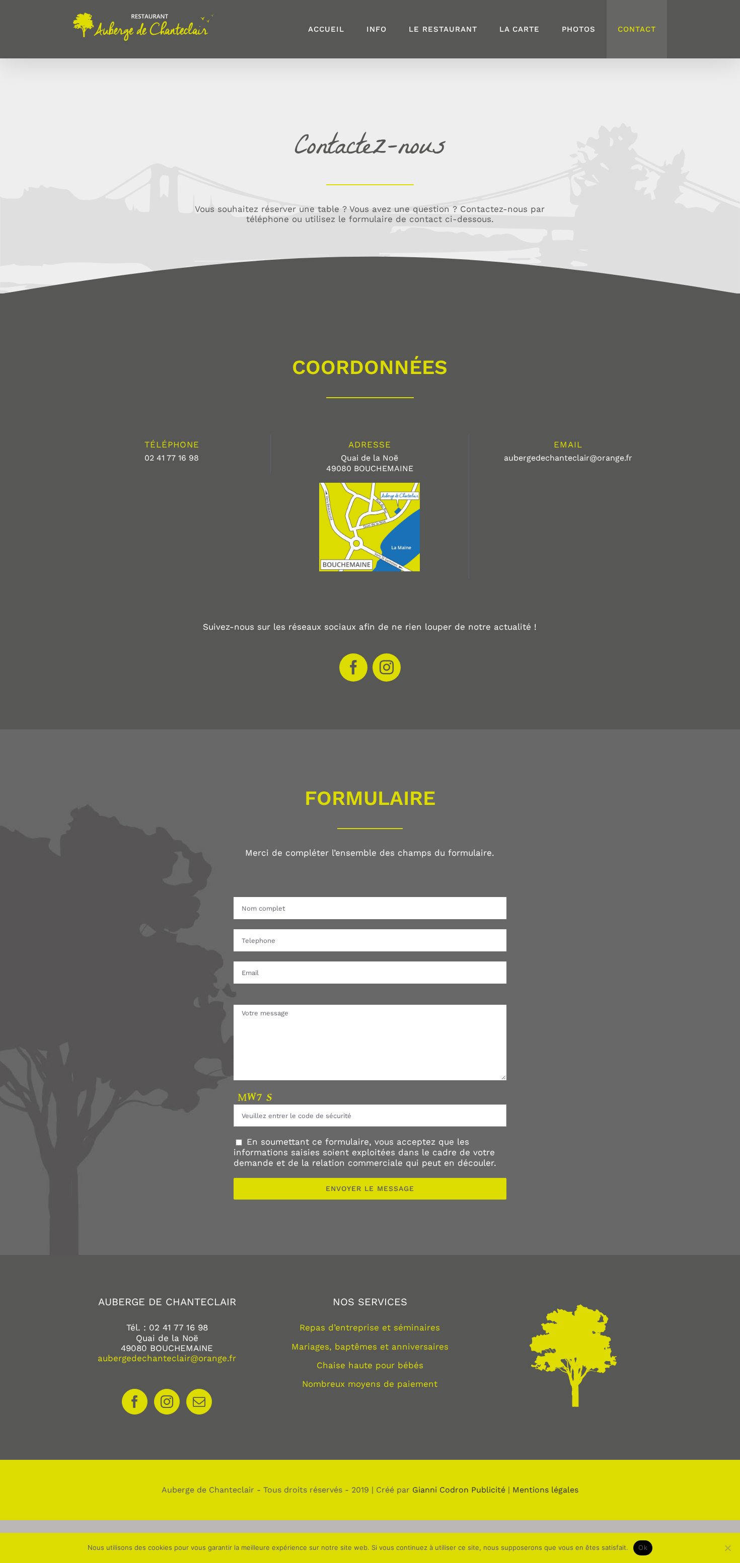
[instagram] (387, 667)
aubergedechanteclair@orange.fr (167, 1358)
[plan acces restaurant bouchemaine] (369, 487)
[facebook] (353, 667)
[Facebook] (134, 1402)
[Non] (727, 1548)
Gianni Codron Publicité (458, 1490)
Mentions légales (545, 1490)
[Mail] (199, 1402)
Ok (642, 1547)
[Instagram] (167, 1402)
